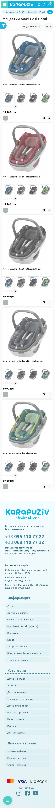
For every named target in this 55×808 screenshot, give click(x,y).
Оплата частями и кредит (21, 619)
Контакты (12, 632)
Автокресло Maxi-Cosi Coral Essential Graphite (23, 361)
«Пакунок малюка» (17, 659)
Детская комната (16, 692)
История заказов (16, 757)
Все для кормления (18, 712)
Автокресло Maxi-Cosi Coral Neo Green (20, 453)
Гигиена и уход (15, 719)
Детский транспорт (17, 705)
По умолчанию (30, 26)
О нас (10, 605)
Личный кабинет (16, 751)
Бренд (10, 639)
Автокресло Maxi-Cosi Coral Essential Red (21, 176)
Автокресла (13, 685)
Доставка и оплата (17, 612)
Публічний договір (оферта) (22, 626)
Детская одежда (16, 732)
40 (47, 26)
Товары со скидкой (17, 646)
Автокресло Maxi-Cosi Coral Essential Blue (21, 84)
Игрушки (12, 725)
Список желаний (16, 764)
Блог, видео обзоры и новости (24, 653)
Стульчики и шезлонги (20, 698)
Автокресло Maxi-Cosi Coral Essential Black (22, 269)
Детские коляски (16, 678)
